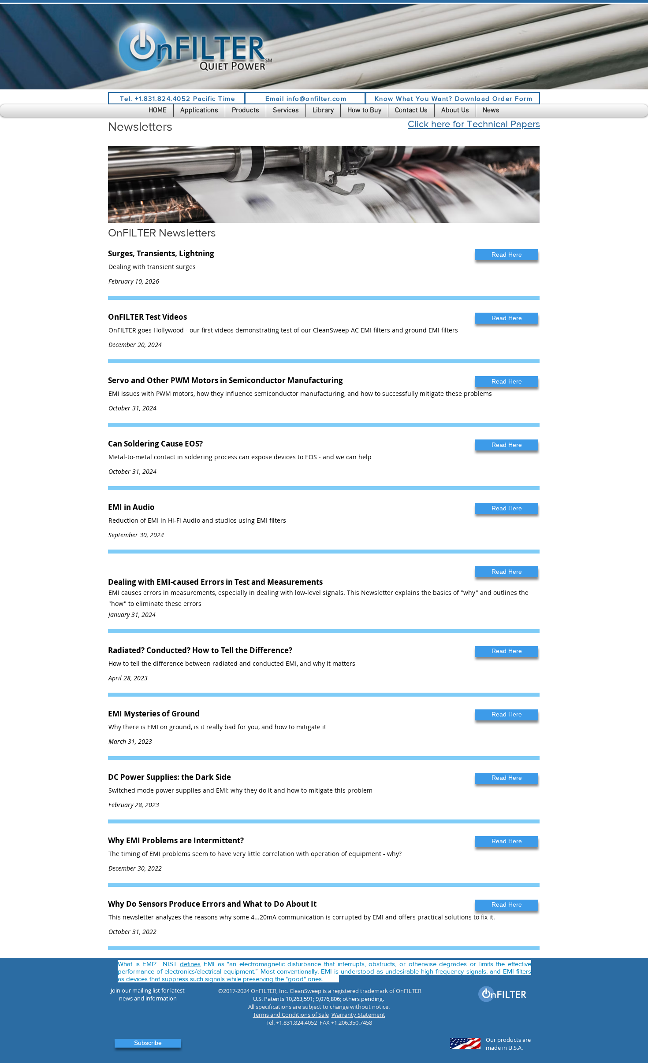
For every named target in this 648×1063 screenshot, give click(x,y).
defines (190, 963)
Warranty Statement (358, 1015)
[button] (199, 110)
